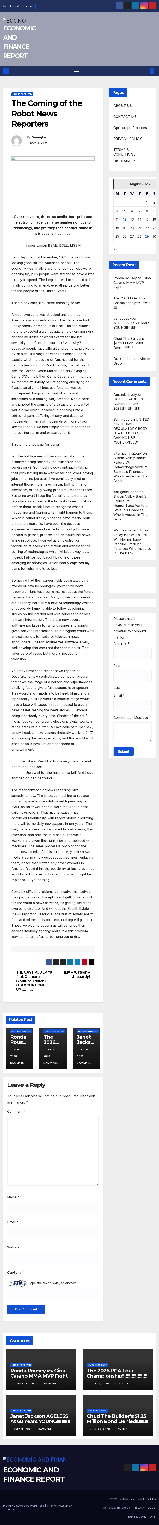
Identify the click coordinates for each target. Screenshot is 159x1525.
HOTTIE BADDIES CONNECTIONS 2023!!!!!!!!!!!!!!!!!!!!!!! (128, 403)
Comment (16, 1111)
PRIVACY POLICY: (127, 139)
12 (124, 219)
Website (13, 1247)
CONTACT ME (124, 117)
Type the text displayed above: (52, 1283)
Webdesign (122, 530)
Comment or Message (130, 718)
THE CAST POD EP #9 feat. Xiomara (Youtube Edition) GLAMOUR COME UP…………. (34, 981)
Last (116, 688)
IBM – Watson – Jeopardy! (77, 974)
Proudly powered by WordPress (24, 1505)
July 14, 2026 (100, 1383)
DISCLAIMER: (124, 161)
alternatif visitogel (127, 453)
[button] (145, 71)
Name (13, 1197)
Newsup (62, 1505)
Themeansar (11, 1509)
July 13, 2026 (23, 1428)
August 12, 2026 (26, 1383)
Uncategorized (22, 94)
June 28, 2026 (100, 1428)
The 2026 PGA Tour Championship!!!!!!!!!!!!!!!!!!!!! (132, 302)
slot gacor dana (126, 492)
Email (12, 1222)
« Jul (117, 249)
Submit (123, 751)
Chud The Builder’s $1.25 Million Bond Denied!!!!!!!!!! (128, 343)
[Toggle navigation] (77, 71)
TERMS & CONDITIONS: (141, 1516)
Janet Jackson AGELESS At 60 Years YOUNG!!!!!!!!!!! (131, 323)
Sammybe (39, 137)
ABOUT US (122, 106)
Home (113, 1498)
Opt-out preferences (130, 128)
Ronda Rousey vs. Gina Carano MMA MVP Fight (132, 282)
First (116, 666)
